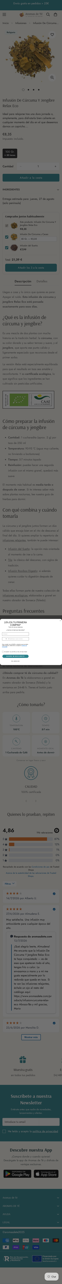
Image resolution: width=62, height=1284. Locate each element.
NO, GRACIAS (15, 660)
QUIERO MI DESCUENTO (15, 656)
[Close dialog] (60, 621)
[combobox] (4, 638)
